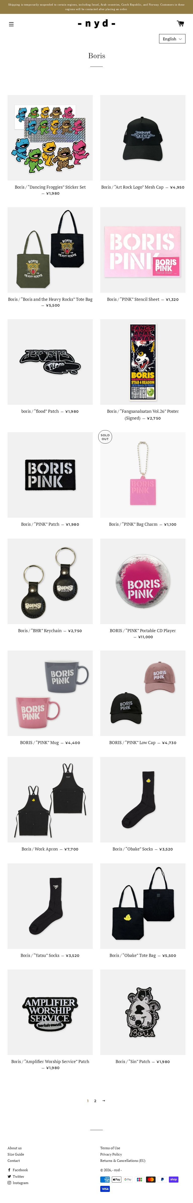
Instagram (20, 1182)
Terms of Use (110, 1148)
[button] (172, 38)
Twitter (18, 1176)
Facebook (20, 1169)
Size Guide (16, 1154)
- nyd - (117, 1169)
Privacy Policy (111, 1154)
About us (15, 1148)
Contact (14, 1160)
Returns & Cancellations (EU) (123, 1160)
